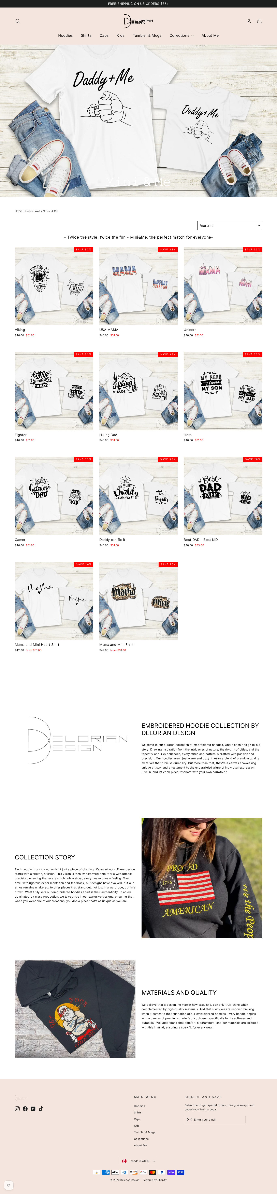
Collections (180, 35)
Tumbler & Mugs (147, 35)
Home (19, 211)
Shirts (86, 35)
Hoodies (65, 35)
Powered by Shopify (155, 1179)
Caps (104, 35)
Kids (120, 35)
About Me (210, 35)
